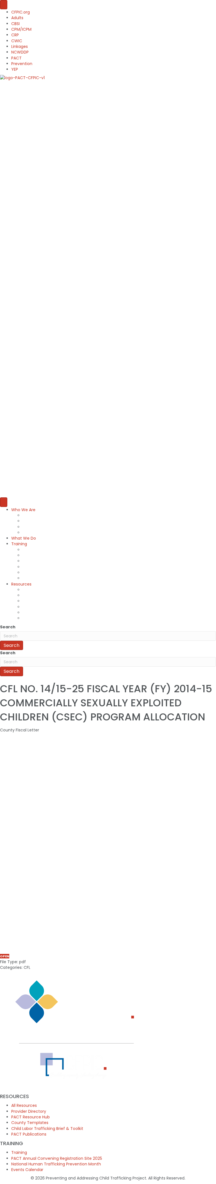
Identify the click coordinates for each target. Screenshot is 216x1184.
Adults (17, 18)
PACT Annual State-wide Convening (57, 555)
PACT (16, 58)
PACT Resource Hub (30, 1117)
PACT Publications (40, 618)
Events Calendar (27, 1169)
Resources (21, 584)
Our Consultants (38, 521)
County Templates (41, 607)
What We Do (23, 538)
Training (19, 544)
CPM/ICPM (21, 29)
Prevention (21, 63)
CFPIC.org (20, 12)
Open (4, 956)
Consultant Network (41, 527)
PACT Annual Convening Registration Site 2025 (56, 1158)
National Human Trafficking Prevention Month (67, 567)
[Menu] (3, 4)
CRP (15, 35)
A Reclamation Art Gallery (47, 572)
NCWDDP (20, 52)
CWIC (16, 41)
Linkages (19, 46)
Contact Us (33, 532)
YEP (14, 69)
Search (7, 627)
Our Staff (31, 515)
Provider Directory (39, 595)
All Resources (35, 590)
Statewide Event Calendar (47, 578)
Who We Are (23, 510)
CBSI (15, 23)
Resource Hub (36, 601)
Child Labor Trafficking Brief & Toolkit (58, 612)
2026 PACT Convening (44, 561)
